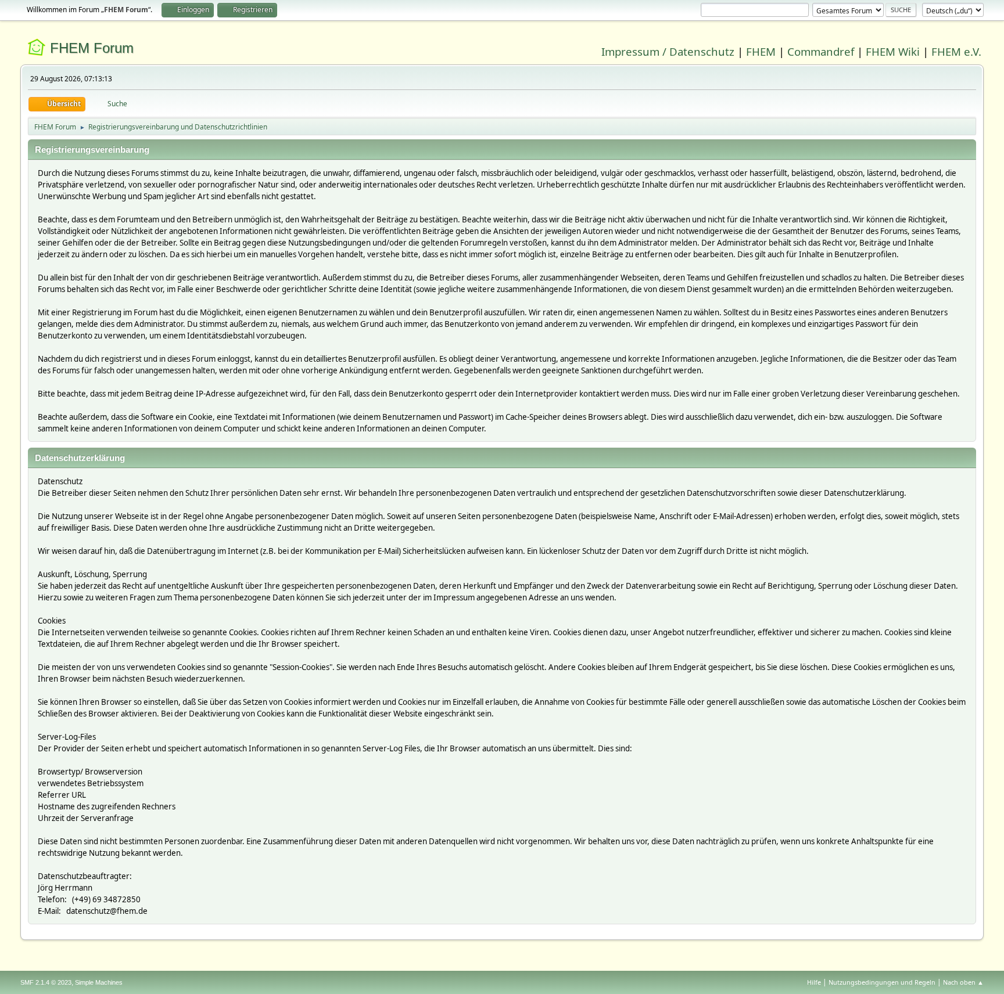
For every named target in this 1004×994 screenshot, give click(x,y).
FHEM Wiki (893, 51)
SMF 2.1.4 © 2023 (45, 982)
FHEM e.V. (956, 51)
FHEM (761, 51)
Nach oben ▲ (963, 982)
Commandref (820, 51)
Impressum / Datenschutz (667, 51)
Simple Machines (99, 982)
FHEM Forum (92, 48)
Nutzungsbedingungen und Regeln (882, 982)
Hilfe (814, 982)
